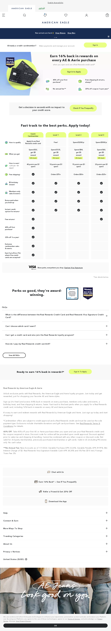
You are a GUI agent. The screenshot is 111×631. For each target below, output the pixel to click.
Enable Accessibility (55, 2)
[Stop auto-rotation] (108, 36)
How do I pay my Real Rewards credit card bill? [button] (27, 343)
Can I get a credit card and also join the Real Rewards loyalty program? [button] (39, 334)
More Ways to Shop (12, 528)
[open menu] (3, 15)
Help (5, 512)
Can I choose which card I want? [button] (20, 326)
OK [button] (55, 625)
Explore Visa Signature (73, 267)
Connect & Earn (10, 520)
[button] (54, 37)
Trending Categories (13, 536)
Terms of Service (74, 619)
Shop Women (60, 33)
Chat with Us (57, 472)
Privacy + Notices (11, 551)
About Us (7, 543)
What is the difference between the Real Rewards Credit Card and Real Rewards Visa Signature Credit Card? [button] (54, 316)
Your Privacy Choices (23, 621)
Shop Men (71, 33)
